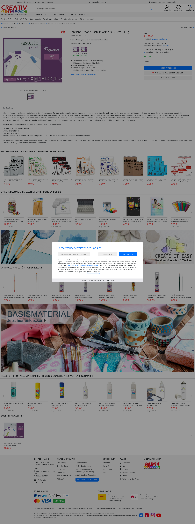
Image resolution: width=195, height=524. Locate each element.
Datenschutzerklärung (95, 280)
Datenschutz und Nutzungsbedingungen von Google (82, 265)
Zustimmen (128, 254)
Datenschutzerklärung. (93, 273)
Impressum (84, 280)
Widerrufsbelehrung (108, 280)
